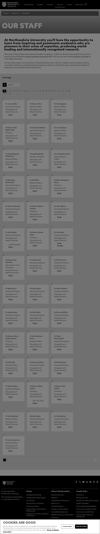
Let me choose (67, 526)
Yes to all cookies (81, 526)
